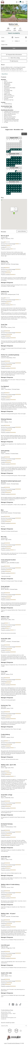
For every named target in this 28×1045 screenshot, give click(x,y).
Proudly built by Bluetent (14, 1043)
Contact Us (3, 1019)
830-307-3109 (4, 1016)
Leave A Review (22, 231)
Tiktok (20, 1004)
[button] (14, 213)
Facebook (9, 1004)
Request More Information (15, 54)
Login (5, 1043)
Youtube (16, 1004)
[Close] (16, 209)
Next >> (24, 134)
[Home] (2, 2)
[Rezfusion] (21, 1031)
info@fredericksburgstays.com (8, 1017)
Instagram (13, 1004)
